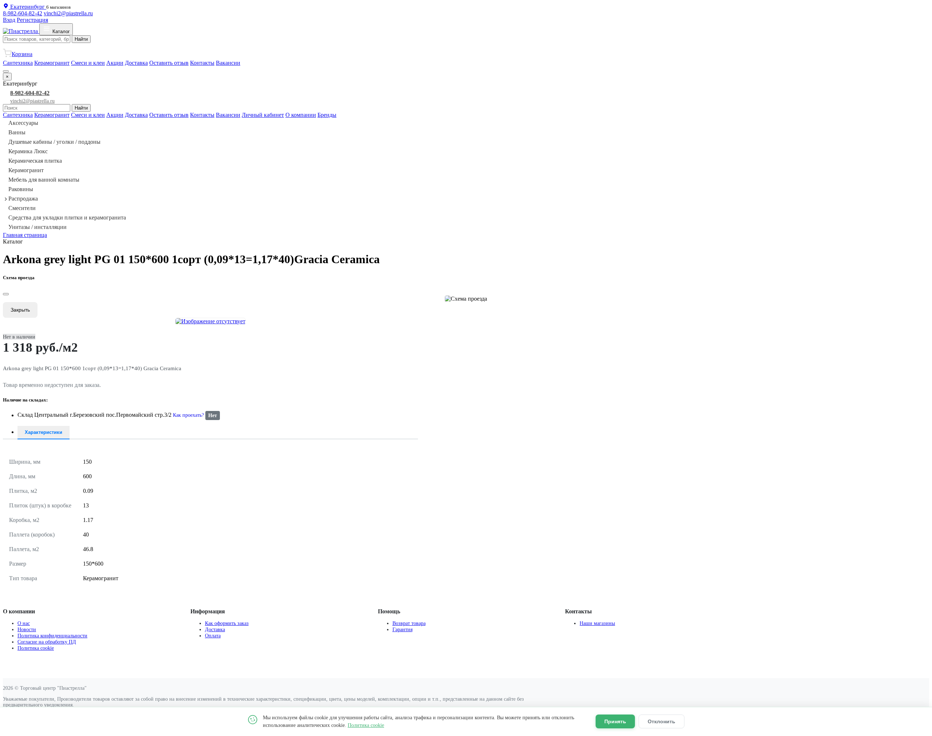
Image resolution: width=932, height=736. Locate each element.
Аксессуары (23, 123)
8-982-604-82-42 (22, 13)
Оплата (213, 635)
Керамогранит (52, 63)
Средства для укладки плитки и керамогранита (67, 217)
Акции (114, 63)
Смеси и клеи (88, 63)
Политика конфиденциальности (52, 635)
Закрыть (20, 310)
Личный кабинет (263, 115)
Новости (26, 629)
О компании (300, 115)
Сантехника (18, 63)
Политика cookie (35, 648)
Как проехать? (188, 415)
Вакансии (228, 63)
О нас (23, 623)
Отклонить (661, 721)
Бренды (326, 115)
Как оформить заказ (227, 623)
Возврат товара (409, 623)
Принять (615, 721)
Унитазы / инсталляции (37, 227)
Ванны (16, 132)
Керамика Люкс (28, 151)
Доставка (136, 63)
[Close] (6, 294)
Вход (9, 20)
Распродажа (23, 198)
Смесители (22, 208)
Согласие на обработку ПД (46, 642)
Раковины (20, 189)
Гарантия (402, 629)
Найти (81, 39)
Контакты (202, 63)
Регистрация (32, 20)
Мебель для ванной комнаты (43, 180)
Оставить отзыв (169, 63)
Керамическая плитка (35, 161)
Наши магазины (597, 623)
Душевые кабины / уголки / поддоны (54, 142)
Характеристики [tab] (43, 432)
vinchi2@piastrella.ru (68, 13)
